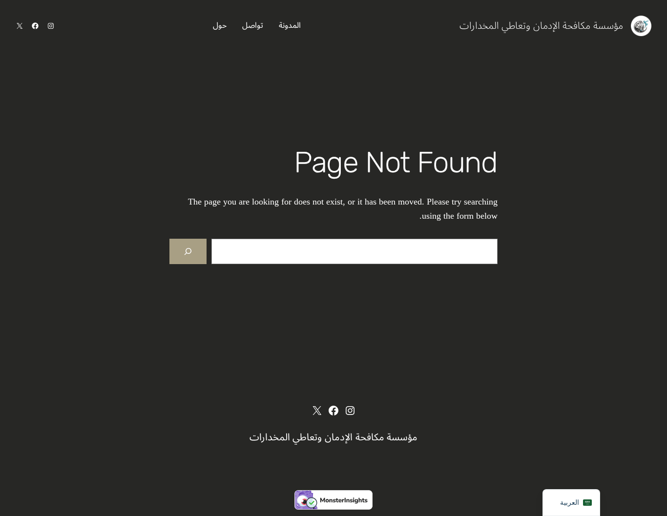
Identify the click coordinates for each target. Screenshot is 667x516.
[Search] (188, 251)
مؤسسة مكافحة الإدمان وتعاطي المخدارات (541, 26)
